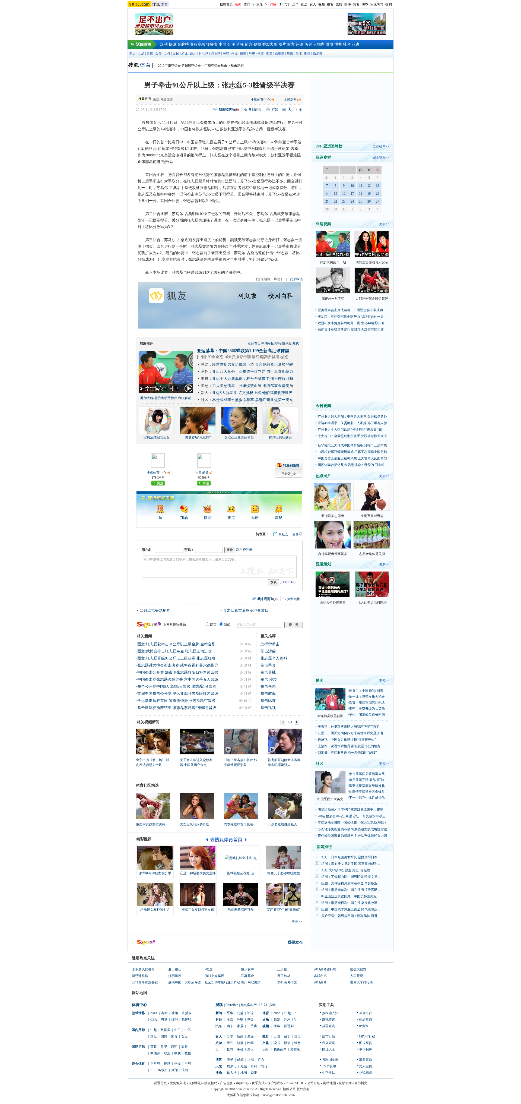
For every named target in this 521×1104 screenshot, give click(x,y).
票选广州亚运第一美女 (274, 400)
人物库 (319, 44)
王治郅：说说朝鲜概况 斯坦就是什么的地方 (349, 746)
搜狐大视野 (358, 969)
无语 (255, 518)
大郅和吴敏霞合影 (330, 716)
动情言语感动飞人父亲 (371, 262)
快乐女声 (247, 969)
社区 (347, 44)
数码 (230, 1049)
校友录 (295, 1049)
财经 (273, 4)
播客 (330, 4)
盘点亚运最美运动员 (239, 437)
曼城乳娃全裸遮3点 (241, 873)
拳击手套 (268, 665)
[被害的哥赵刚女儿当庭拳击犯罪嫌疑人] (285, 741)
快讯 (172, 44)
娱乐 (259, 4)
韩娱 (277, 1019)
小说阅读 (365, 1073)
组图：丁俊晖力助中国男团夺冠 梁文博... (350, 877)
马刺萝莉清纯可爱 (241, 909)
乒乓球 (203, 53)
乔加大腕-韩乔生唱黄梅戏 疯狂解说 (165, 398)
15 (335, 193)
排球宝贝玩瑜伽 (280, 437)
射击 (243, 53)
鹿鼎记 (232, 1066)
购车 (230, 1026)
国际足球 (138, 1047)
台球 (298, 53)
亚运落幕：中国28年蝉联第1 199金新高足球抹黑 (243, 350)
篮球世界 (138, 1013)
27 (377, 201)
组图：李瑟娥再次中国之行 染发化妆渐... (350, 903)
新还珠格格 (140, 976)
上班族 (282, 969)
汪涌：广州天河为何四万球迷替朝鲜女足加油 (350, 733)
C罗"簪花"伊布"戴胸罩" (283, 909)
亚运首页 (254, 343)
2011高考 (320, 982)
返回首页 (143, 44)
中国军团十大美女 (330, 799)
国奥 (164, 1036)
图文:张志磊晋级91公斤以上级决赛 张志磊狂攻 (176, 658)
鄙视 (278, 518)
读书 (277, 1043)
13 (377, 186)
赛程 (278, 343)
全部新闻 (345, 1083)
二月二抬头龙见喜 (155, 610)
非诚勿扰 (320, 976)
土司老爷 (290, 100)
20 (377, 193)
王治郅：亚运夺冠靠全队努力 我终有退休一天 (351, 316)
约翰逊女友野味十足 (155, 909)
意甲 (164, 1047)
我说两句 (376, 4)
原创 (287, 1043)
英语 (297, 1036)
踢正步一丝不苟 (333, 299)
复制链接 (254, 110)
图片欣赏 (365, 1043)
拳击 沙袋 (268, 679)
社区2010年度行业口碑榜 (222, 982)
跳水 (193, 53)
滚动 (164, 44)
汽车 (287, 4)
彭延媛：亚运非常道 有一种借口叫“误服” (347, 753)
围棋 (307, 53)
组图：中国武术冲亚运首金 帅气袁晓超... (350, 909)
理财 (240, 1019)
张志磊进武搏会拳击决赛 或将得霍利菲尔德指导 (177, 665)
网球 (226, 53)
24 (352, 201)
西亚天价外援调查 (333, 602)
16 (343, 193)
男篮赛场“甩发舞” (198, 437)
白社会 (283, 534)
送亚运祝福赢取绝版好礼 (367, 786)
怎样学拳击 (269, 644)
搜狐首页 (226, 4)
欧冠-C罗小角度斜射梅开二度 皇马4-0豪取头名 (351, 323)
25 (360, 201)
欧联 (177, 1053)
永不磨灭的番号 (143, 969)
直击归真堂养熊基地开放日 (246, 610)
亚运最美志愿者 (332, 516)
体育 (247, 4)
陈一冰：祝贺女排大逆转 (367, 697)
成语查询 (328, 1026)
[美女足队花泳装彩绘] (197, 806)
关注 (160, 483)
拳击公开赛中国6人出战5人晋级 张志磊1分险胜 (176, 687)
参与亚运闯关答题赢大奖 (367, 774)
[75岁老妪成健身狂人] (285, 806)
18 (360, 193)
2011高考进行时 (325, 969)
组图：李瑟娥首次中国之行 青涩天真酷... (350, 890)
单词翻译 (365, 1049)
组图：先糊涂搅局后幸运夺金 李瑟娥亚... (350, 883)
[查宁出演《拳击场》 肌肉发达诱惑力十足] (153, 741)
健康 (240, 1043)
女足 (141, 53)
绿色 (297, 1043)
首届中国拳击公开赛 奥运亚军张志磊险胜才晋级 (177, 694)
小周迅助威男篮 (372, 516)
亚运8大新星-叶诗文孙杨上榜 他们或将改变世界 (252, 393)
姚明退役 (174, 976)
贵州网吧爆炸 (250, 982)
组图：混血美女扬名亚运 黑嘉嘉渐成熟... (350, 864)
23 (343, 201)
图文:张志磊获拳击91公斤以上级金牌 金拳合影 (176, 644)
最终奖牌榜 (261, 357)
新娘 (240, 1036)
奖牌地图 (279, 357)
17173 (263, 1005)
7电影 (209, 969)
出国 (277, 1036)
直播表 (187, 1013)
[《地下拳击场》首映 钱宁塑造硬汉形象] (241, 741)
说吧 (254, 1073)
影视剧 (289, 1026)
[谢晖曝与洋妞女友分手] (154, 858)
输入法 (232, 1073)
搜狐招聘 (210, 1083)
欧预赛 (155, 1053)
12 (369, 186)
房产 (295, 4)
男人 (250, 1049)
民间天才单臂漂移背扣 (334, 330)
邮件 (347, 4)
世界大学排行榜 (361, 982)
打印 (275, 110)
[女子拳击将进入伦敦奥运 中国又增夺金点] (197, 741)
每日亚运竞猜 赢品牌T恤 (366, 780)
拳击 (290, 53)
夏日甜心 (174, 969)
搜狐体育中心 (260, 100)
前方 (248, 44)
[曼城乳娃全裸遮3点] (240, 858)
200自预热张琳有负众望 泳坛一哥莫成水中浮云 (351, 816)
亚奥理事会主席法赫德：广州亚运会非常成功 (350, 310)
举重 (252, 53)
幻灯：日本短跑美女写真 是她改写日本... (350, 857)
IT (279, 4)
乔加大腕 (269, 44)
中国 (222, 44)
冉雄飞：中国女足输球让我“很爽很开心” (347, 740)
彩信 (264, 1066)
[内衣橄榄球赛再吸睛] (241, 806)
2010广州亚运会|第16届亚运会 (179, 66)
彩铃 (254, 1066)
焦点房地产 (248, 1005)
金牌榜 (183, 44)
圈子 (230, 1060)
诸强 (240, 44)
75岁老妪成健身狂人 (282, 824)
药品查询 (365, 1019)
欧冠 (167, 1053)
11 (360, 186)
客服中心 (242, 1083)
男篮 (150, 53)
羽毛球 (215, 53)
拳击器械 (268, 672)
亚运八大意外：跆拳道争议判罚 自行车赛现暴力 (252, 372)
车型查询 (365, 1060)
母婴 (230, 1036)
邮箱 (240, 1060)
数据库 (165, 1030)
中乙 (188, 1030)
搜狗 (388, 4)
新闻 (238, 4)
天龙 (218, 1066)
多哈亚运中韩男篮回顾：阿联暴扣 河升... (350, 916)
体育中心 (139, 1005)
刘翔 (174, 1070)
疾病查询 (328, 1043)
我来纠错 (296, 279)
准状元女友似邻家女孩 (198, 909)
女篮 (158, 53)
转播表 (212, 44)
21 (327, 201)
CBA (153, 1019)
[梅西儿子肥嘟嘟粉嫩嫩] (283, 858)
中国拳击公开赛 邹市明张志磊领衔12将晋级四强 (177, 672)
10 (352, 186)
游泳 (184, 53)
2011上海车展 (214, 976)
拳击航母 (268, 694)
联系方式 (258, 1083)
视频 (321, 4)
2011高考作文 (287, 982)
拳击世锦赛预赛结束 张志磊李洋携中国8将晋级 (176, 708)
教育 (265, 1036)
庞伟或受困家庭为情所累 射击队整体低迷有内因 (352, 836)
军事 (230, 1013)
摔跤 (260, 53)
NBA (153, 1013)
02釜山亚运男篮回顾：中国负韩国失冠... (350, 896)
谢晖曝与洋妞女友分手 (155, 873)
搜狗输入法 (330, 1013)
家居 (304, 4)
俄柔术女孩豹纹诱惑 (150, 824)
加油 (184, 518)
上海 (250, 1060)
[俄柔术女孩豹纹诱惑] (153, 806)
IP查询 (363, 1026)
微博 (339, 4)
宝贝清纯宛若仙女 (157, 437)
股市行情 (328, 1036)
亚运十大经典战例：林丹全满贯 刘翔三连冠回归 (252, 379)
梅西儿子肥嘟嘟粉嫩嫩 (283, 873)
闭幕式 (294, 343)
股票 (230, 1019)
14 (327, 193)
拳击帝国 (268, 687)
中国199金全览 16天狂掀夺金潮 (224, 357)
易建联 (186, 1019)
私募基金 (247, 976)
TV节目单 (329, 1066)
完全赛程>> (381, 157)
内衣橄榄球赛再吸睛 (238, 824)
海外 (184, 1047)
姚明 (174, 1019)
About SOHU (295, 1083)
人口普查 (356, 976)
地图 (243, 1073)
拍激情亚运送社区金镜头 (367, 792)
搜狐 (219, 1005)
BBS (365, 4)
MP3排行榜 (367, 1036)
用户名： (148, 550)
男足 (132, 53)
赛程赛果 (197, 44)
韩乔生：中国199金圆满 (366, 691)
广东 (261, 1060)
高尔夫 (317, 53)
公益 (240, 1013)
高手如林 (283, 976)
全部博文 (360, 1083)
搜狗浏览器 (330, 1060)
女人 (313, 4)
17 (352, 193)
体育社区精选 (147, 785)
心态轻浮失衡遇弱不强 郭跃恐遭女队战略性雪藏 (352, 829)
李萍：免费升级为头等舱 (367, 709)
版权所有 (303, 1089)
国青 (174, 1036)
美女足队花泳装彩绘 (194, 824)
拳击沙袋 (268, 651)
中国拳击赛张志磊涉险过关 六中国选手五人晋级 (177, 679)
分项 (231, 44)
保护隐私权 (275, 1083)
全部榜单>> (381, 146)
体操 (234, 53)
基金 (250, 1019)
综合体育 (138, 1063)
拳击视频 (268, 708)
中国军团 (267, 343)
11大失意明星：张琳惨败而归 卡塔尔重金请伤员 (252, 386)
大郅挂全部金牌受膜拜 (371, 299)
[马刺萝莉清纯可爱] (240, 894)
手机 (240, 1049)
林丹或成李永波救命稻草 (233, 400)
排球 (167, 1063)
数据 (188, 1053)
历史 (308, 44)
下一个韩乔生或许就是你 (367, 798)
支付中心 (195, 1083)
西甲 (174, 1047)
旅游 (218, 1043)
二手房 (252, 1026)
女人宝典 (365, 1066)
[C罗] (283, 894)
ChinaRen (231, 1005)
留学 (287, 1036)
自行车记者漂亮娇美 (332, 554)
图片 (282, 44)
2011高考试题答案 (145, 982)
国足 (153, 1036)
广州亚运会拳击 (215, 66)
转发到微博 (291, 465)
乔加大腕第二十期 (333, 262)
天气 (230, 1043)
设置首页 (160, 1083)
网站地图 (329, 1083)
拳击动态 (237, 66)
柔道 (269, 53)
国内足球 (138, 1030)
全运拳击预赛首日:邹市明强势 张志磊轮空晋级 (176, 701)
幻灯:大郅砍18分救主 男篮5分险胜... (347, 870)
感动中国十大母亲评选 (184, 982)
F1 (152, 1070)
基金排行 (365, 1013)
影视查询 (328, 1019)
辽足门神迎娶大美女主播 (198, 873)
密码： (189, 550)
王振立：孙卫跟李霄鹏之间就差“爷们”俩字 (348, 726)
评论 (299, 44)
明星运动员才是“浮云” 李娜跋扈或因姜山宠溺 (350, 810)
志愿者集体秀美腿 (372, 554)
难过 (231, 518)
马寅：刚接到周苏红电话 (367, 703)
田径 (176, 53)
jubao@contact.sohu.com (278, 1095)
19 (369, 193)
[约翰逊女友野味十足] (154, 894)
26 (369, 201)
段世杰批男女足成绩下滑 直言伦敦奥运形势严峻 (252, 364)
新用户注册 (244, 549)
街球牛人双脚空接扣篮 (367, 330)
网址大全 (328, 1049)
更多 (295, 534)
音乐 (287, 1019)
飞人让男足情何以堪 (372, 602)
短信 (243, 1066)
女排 (167, 53)
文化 (265, 1043)
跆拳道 (279, 53)
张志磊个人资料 (273, 658)
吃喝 (250, 1043)
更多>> (297, 921)
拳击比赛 (268, 701)
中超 (153, 1030)
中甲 (177, 1030)
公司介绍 (313, 1083)
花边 (355, 44)
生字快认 (328, 1073)
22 (335, 201)
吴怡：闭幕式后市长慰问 (367, 715)
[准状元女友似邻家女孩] (197, 894)
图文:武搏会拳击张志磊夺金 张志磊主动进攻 (174, 651)
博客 (356, 4)
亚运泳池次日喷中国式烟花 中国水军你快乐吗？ (352, 823)
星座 (250, 1036)
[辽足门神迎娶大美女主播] (197, 858)
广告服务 (226, 1083)
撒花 (207, 518)
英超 (153, 1047)
